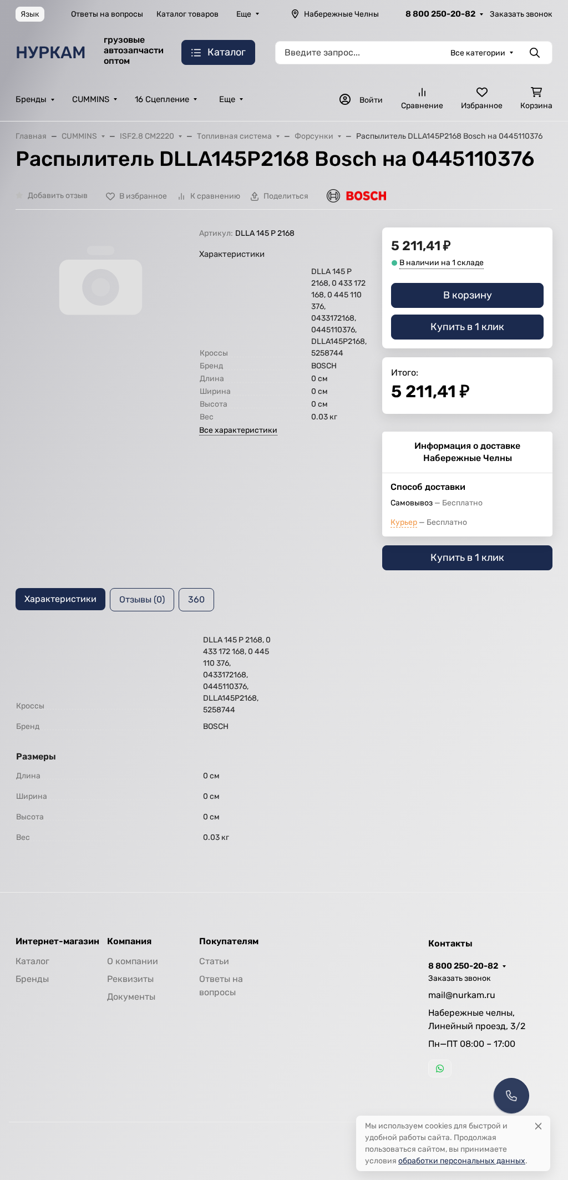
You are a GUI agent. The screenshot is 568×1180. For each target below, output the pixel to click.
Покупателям (228, 941)
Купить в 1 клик (467, 327)
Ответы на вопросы (107, 14)
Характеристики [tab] (60, 599)
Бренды (31, 99)
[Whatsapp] (440, 1068)
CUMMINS (90, 99)
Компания (129, 941)
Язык (30, 14)
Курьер (403, 522)
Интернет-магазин (57, 941)
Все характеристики (238, 430)
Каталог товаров (187, 14)
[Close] (538, 1126)
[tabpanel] (284, 741)
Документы (131, 996)
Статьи (214, 961)
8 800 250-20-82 (440, 14)
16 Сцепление (162, 99)
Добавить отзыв (58, 195)
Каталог (32, 961)
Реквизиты (130, 979)
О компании (132, 961)
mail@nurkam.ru (461, 995)
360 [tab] (196, 599)
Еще (243, 14)
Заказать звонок (521, 14)
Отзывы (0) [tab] (142, 599)
